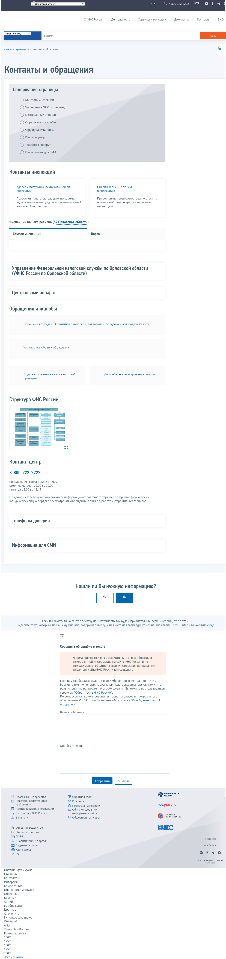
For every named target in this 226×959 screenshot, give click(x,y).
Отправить (102, 781)
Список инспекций (27, 234)
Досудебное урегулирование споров (129, 374)
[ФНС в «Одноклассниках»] (212, 3)
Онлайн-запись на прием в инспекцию (114, 189)
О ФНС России (93, 19)
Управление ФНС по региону (45, 107)
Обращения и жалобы (40, 122)
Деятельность (120, 19)
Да (124, 597)
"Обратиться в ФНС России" (93, 692)
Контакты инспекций (39, 100)
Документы (181, 19)
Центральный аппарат (40, 115)
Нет (105, 597)
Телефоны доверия (38, 145)
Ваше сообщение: (72, 712)
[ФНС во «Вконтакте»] (206, 3)
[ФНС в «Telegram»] (218, 3)
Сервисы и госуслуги (152, 19)
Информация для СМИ (40, 152)
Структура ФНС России (40, 130)
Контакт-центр (35, 137)
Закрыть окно (13, 957)
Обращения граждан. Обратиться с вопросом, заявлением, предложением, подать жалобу (86, 324)
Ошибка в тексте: (71, 746)
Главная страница (15, 49)
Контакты (203, 19)
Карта (95, 234)
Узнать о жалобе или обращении (46, 347)
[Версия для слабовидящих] (155, 4)
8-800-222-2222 (24, 473)
